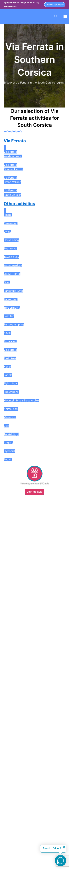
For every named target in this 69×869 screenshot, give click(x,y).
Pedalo (8, 459)
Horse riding (11, 240)
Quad (7, 282)
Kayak (7, 333)
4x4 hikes (10, 358)
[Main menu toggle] (65, 16)
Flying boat (11, 383)
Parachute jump (13, 290)
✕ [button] (64, 847)
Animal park (11, 409)
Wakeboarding (13, 265)
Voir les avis (34, 491)
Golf (6, 425)
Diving (7, 231)
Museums (10, 417)
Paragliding (10, 299)
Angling (8, 442)
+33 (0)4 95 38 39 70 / (28, 2)
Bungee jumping (14, 324)
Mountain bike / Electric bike (21, 400)
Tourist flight (11, 434)
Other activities (19, 203)
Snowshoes (11, 392)
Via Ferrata (15, 140)
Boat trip (9, 316)
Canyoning (10, 223)
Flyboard (9, 451)
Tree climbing (12, 307)
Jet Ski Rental (12, 273)
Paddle (8, 375)
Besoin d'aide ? (52, 848)
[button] (54, 4)
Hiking (8, 214)
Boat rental (10, 248)
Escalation (10, 341)
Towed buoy (11, 257)
